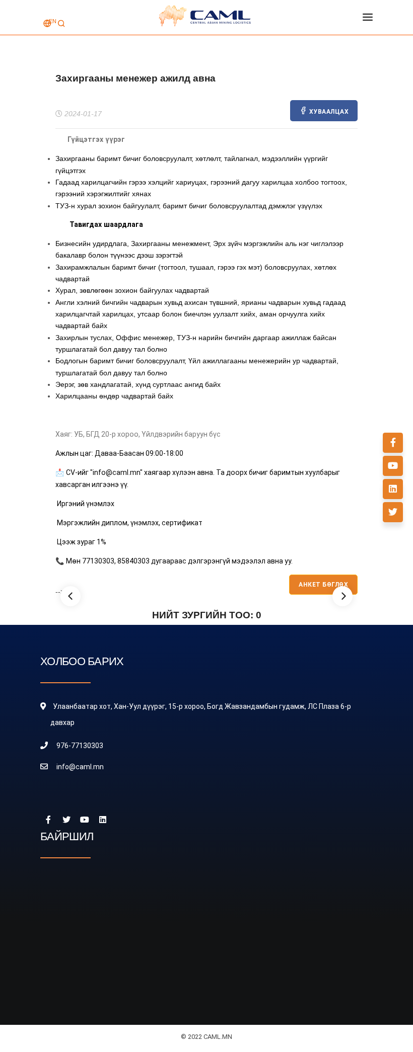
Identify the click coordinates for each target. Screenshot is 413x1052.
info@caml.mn (80, 767)
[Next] (342, 596)
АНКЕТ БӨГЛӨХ (323, 584)
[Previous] (70, 596)
